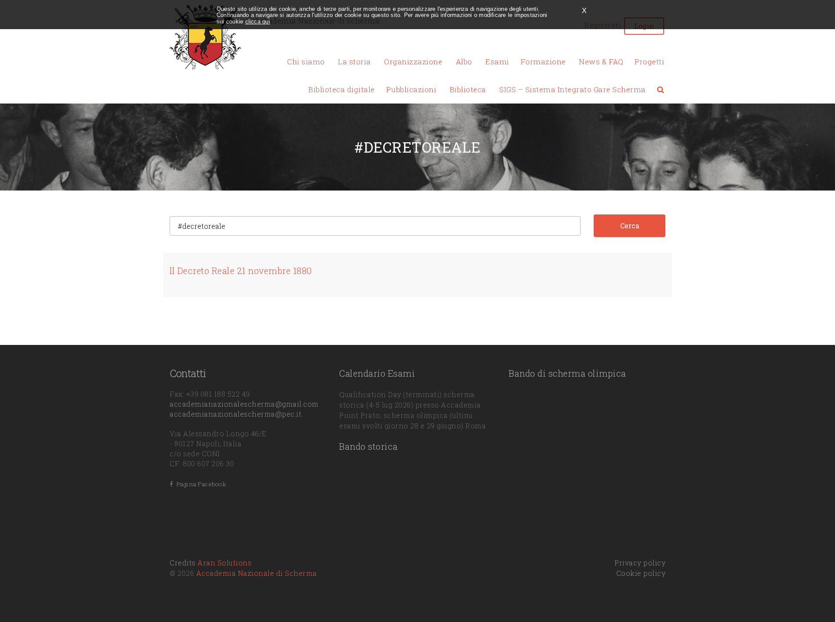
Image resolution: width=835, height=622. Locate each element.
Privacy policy (640, 562)
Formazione (543, 62)
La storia (354, 62)
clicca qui (257, 22)
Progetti (649, 62)
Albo (464, 62)
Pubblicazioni (411, 89)
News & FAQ (601, 62)
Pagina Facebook (200, 484)
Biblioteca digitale (341, 89)
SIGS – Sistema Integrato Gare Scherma (572, 89)
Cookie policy (641, 573)
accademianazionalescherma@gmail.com (244, 403)
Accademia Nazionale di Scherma (256, 573)
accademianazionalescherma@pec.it (235, 413)
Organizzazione (413, 62)
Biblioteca (468, 89)
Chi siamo (306, 62)
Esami (497, 62)
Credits (210, 562)
